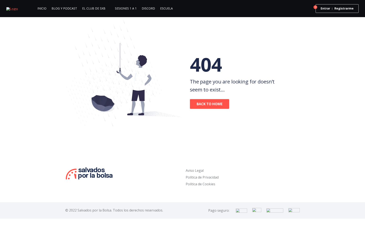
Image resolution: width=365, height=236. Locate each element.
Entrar (325, 8)
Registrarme (344, 8)
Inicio (41, 8)
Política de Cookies (200, 184)
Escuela (166, 8)
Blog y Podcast (64, 8)
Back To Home (209, 104)
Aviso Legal (195, 170)
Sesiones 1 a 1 (126, 8)
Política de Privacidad (202, 177)
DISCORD (148, 8)
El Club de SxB (93, 8)
